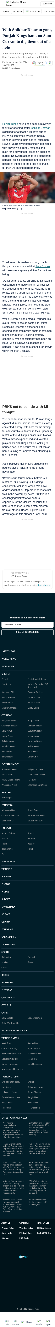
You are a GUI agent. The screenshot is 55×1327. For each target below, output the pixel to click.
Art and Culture (8, 834)
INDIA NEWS (7, 667)
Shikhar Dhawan (40, 127)
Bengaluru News (8, 721)
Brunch (31, 834)
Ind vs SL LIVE (34, 703)
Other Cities (33, 757)
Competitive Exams (10, 816)
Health (4, 844)
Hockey (4, 962)
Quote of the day (9, 1049)
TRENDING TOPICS (10, 1077)
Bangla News (33, 1098)
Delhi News (6, 731)
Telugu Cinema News (10, 780)
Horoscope (6, 798)
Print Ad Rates (25, 1233)
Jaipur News (33, 736)
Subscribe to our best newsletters (27, 618)
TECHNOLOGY (8, 945)
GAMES (5, 1013)
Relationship (7, 849)
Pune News (33, 752)
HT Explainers (34, 1108)
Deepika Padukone (9, 1059)
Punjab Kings (10, 123)
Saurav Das (33, 1043)
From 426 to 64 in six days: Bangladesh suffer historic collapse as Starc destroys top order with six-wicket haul (39, 1168)
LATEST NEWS (8, 651)
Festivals (31, 839)
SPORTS (5, 952)
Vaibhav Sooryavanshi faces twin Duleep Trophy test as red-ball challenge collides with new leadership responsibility (13, 1187)
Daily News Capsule (12, 625)
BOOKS (5, 975)
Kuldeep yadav (34, 1054)
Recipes (31, 844)
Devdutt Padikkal (35, 692)
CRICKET (5, 674)
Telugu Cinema (34, 1092)
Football (31, 957)
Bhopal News (34, 721)
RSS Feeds (24, 1238)
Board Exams (33, 810)
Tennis (30, 962)
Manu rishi (32, 1059)
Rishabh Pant (7, 703)
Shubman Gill (7, 692)
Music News (7, 775)
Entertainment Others (37, 785)
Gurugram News (35, 731)
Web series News (9, 785)
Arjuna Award (34, 1049)
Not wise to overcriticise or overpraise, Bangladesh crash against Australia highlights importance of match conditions (13, 1130)
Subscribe (47, 4)
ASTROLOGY (7, 793)
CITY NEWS (6, 715)
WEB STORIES (8, 862)
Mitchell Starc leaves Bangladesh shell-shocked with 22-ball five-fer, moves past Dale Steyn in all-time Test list (13, 1205)
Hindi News (33, 1103)
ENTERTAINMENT (9, 764)
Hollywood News (35, 770)
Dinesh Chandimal (9, 708)
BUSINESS (6, 877)
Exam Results (7, 821)
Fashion (4, 839)
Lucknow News (35, 741)
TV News (32, 780)
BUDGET (5, 899)
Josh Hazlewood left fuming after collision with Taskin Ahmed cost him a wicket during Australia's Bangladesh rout (13, 1168)
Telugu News (7, 1103)
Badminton (6, 957)
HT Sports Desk (12, 68)
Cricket (4, 679)
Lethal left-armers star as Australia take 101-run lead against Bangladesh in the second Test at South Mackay (39, 1129)
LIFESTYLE (6, 828)
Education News (35, 821)
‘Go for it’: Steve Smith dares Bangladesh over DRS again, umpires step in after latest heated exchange (40, 1148)
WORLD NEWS (8, 659)
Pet (2, 854)
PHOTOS (5, 884)
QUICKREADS (8, 998)
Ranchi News (7, 757)
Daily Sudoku (7, 1018)
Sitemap (5, 1238)
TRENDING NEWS (10, 1038)
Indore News (7, 736)
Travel (30, 849)
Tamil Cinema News (36, 775)
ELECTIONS (6, 990)
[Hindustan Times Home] (19, 4)
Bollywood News (9, 770)
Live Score (35, 11)
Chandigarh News (9, 726)
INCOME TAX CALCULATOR (14, 1031)
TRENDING (6, 869)
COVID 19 (6, 1005)
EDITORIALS (7, 930)
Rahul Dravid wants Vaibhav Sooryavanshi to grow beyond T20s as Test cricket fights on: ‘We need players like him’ (13, 1150)
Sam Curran (42, 266)
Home (6, 11)
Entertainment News (10, 1098)
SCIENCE (5, 914)
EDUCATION (7, 805)
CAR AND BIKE (8, 937)
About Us (5, 1223)
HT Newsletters (44, 1228)
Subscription (7, 1233)
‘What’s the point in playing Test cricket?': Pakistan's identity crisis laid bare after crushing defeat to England (39, 1187)
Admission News (8, 810)
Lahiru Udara (33, 708)
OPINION (5, 922)
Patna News (6, 752)
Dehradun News (35, 726)
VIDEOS (5, 892)
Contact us (24, 1223)
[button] (3, 4)
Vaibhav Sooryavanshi (11, 1054)
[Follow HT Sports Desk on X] (23, 68)
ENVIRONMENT (9, 907)
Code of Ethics (44, 1233)
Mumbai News (8, 746)
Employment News (36, 816)
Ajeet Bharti (6, 1043)
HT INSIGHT (7, 983)
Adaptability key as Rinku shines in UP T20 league (37, 1202)
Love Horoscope (35, 1064)
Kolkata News (7, 741)
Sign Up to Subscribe (27, 632)
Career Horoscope (9, 1064)
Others (4, 968)
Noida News (33, 746)
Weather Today (26, 1228)
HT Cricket (17, 11)
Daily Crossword (35, 1018)
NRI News (6, 1108)
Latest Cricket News (14, 1118)
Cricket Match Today (37, 679)
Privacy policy (7, 1228)
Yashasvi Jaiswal (35, 698)
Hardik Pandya (8, 698)
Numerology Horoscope (12, 1069)
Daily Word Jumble (10, 1023)
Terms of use (43, 1223)
